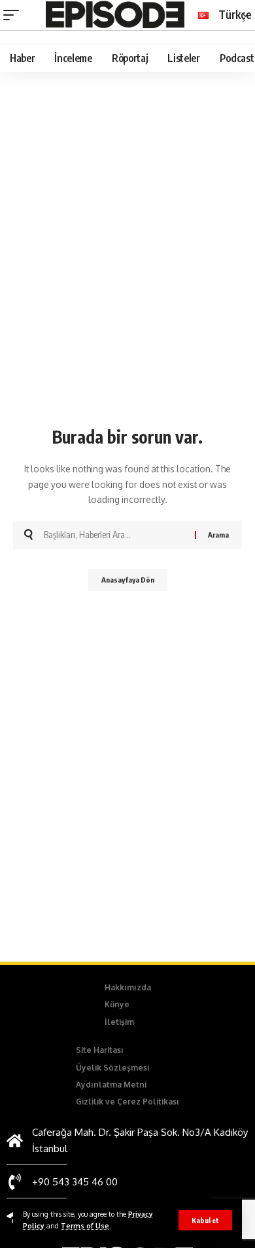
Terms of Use (85, 1225)
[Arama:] (114, 535)
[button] (205, 1220)
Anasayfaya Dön (127, 579)
